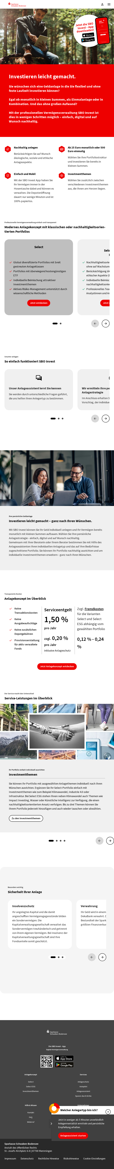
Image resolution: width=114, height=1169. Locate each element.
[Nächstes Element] (106, 323)
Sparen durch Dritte (83, 1096)
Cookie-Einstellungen (94, 1158)
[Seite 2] (61, 323)
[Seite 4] (64, 841)
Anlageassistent (83, 1091)
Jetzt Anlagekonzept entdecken (57, 666)
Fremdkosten (94, 609)
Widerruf (30, 1122)
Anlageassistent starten (73, 1135)
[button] (102, 4)
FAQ (30, 1117)
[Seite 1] (55, 323)
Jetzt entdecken (38, 303)
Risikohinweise (71, 1158)
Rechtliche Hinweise (48, 1158)
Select (31, 1082)
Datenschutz (27, 1158)
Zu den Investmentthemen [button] (26, 818)
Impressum (10, 1158)
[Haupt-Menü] (109, 4)
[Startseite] (17, 4)
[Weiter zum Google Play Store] (64, 1065)
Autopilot (83, 1086)
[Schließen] (108, 1111)
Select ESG (30, 1086)
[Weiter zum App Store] (64, 1058)
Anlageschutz (83, 1082)
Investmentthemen (31, 1091)
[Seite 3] (63, 419)
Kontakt (31, 1112)
